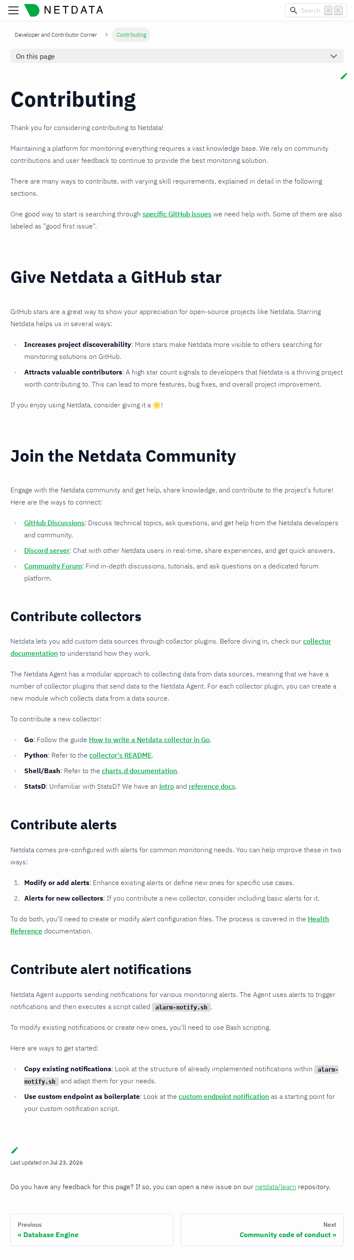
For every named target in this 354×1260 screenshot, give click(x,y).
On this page (35, 56)
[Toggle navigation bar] (13, 10)
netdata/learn (275, 1186)
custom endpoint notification (224, 1096)
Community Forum (53, 566)
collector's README (120, 755)
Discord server (47, 550)
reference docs (212, 786)
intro (166, 786)
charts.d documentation (139, 770)
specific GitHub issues (177, 213)
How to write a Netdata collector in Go (149, 739)
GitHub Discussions (54, 522)
